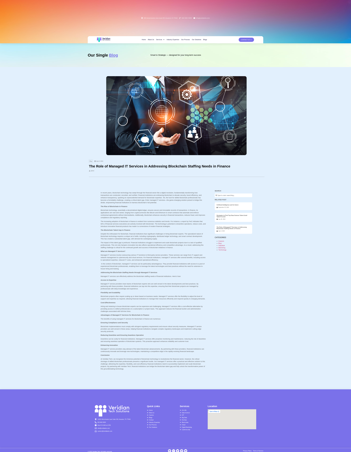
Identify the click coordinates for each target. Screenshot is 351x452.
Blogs (205, 39)
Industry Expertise (173, 39)
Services (159, 39)
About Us (151, 39)
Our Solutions (196, 39)
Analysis (221, 241)
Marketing (221, 248)
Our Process (185, 39)
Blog (91, 161)
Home (144, 39)
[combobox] (233, 195)
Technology (222, 250)
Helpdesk (221, 245)
